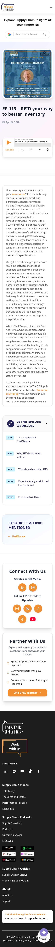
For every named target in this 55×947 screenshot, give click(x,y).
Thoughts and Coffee (14, 797)
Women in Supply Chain (15, 880)
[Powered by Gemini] (44, 932)
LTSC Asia (7, 840)
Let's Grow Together (25, 692)
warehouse (18, 194)
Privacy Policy (23, 940)
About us (7, 895)
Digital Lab (8, 808)
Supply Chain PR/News (14, 874)
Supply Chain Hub (12, 823)
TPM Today (8, 791)
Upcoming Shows (12, 835)
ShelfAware (18, 536)
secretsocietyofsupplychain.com (26, 918)
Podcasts (7, 829)
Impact (6, 901)
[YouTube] (22, 771)
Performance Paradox (14, 802)
